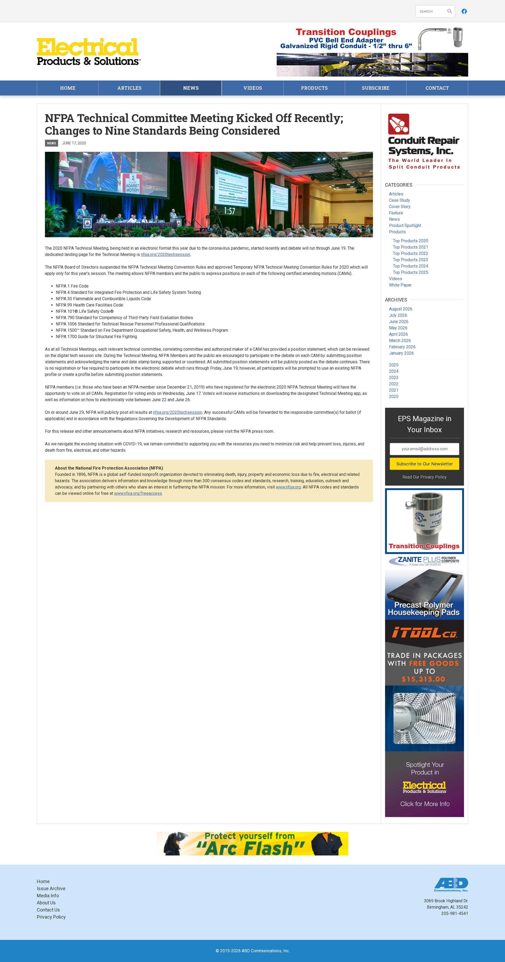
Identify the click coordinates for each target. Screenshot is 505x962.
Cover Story (400, 206)
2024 (393, 371)
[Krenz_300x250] (424, 718)
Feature (396, 212)
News (191, 88)
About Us (46, 902)
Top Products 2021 (410, 247)
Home (67, 88)
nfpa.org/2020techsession (165, 254)
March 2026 (400, 340)
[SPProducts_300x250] (424, 521)
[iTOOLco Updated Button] (424, 653)
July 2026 (398, 315)
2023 (393, 377)
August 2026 (400, 308)
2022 (393, 383)
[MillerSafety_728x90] (252, 843)
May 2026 (398, 327)
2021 (393, 390)
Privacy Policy (51, 917)
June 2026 (398, 321)
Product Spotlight (405, 225)
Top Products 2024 (410, 266)
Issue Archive (51, 888)
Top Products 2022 (410, 253)
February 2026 (402, 346)
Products (314, 88)
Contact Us (48, 910)
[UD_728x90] (372, 65)
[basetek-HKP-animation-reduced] (424, 587)
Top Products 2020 (410, 240)
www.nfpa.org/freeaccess (138, 493)
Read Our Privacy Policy (424, 477)
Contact (437, 88)
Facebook (464, 11)
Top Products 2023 (410, 259)
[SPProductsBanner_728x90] (372, 38)
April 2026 (398, 334)
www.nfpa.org (288, 487)
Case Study (399, 200)
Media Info (48, 895)
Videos (252, 88)
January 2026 (401, 353)
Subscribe (376, 88)
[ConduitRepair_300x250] (424, 140)
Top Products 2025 (410, 272)
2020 (393, 396)
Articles (129, 88)
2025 (393, 364)
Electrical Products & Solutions (89, 51)
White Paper (400, 285)
